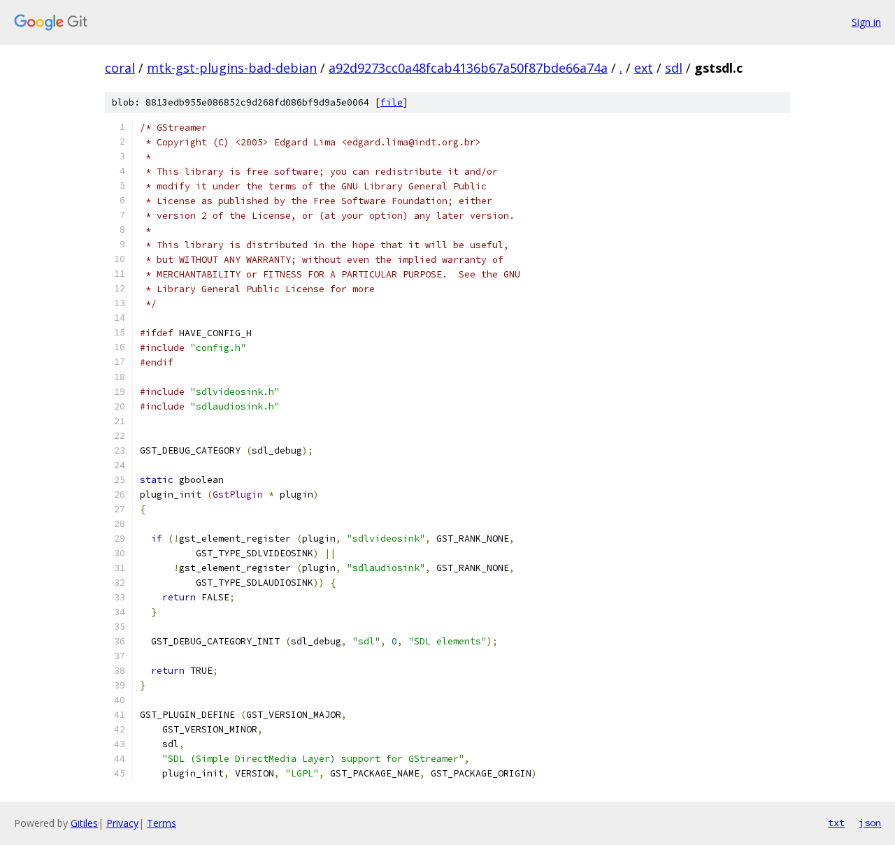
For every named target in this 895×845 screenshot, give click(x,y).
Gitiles (84, 823)
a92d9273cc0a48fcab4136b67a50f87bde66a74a (468, 67)
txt (836, 822)
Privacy (122, 823)
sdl (673, 67)
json (870, 822)
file (391, 102)
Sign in (866, 22)
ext (643, 67)
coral (120, 67)
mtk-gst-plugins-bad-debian (232, 67)
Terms (161, 823)
